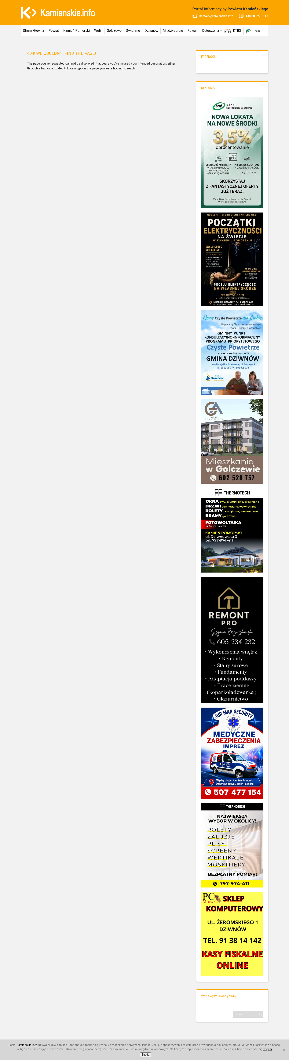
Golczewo (114, 31)
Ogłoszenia (210, 31)
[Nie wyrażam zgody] (284, 1050)
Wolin (98, 31)
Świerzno (133, 31)
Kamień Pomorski (76, 31)
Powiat (53, 31)
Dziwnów (151, 31)
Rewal (192, 31)
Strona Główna (33, 31)
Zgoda (145, 1054)
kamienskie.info (27, 1044)
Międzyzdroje (173, 31)
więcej (267, 1049)
